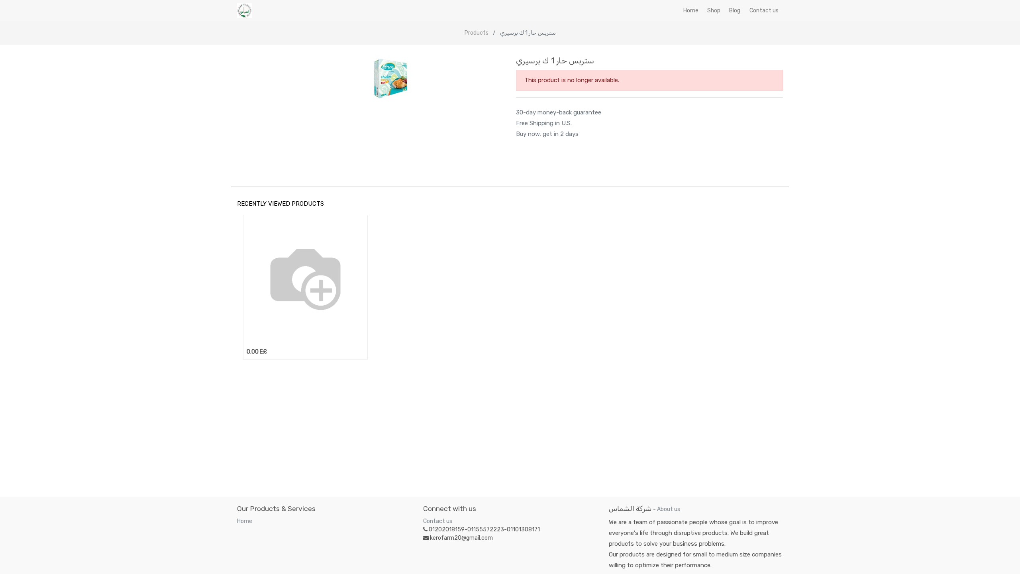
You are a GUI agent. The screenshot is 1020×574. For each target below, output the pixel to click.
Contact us (437, 521)
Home (244, 521)
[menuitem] (691, 10)
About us (668, 509)
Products (476, 32)
